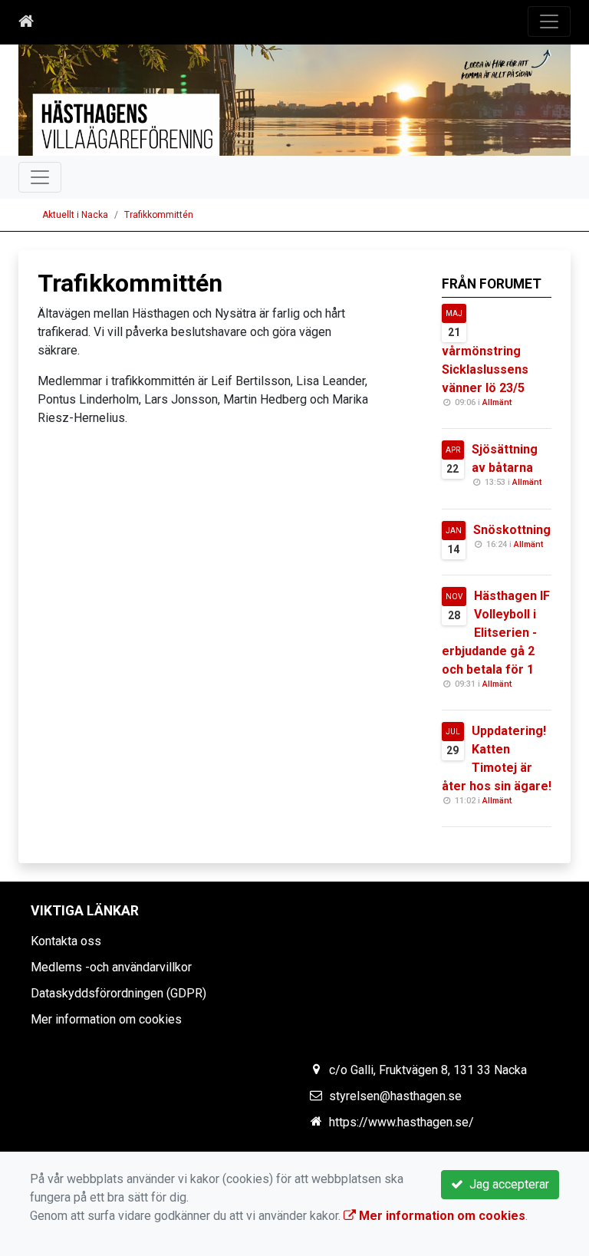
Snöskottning (512, 530)
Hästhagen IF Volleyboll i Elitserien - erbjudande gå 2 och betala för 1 (496, 632)
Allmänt (497, 402)
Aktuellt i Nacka (75, 214)
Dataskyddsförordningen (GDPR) (118, 993)
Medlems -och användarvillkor (111, 967)
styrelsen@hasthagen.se (395, 1096)
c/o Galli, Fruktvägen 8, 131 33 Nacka (428, 1070)
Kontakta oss (66, 941)
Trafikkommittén (158, 214)
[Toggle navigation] (549, 21)
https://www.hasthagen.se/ (401, 1122)
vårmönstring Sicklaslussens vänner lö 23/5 (485, 369)
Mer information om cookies (106, 1019)
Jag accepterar (506, 1184)
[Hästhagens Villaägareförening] (294, 100)
